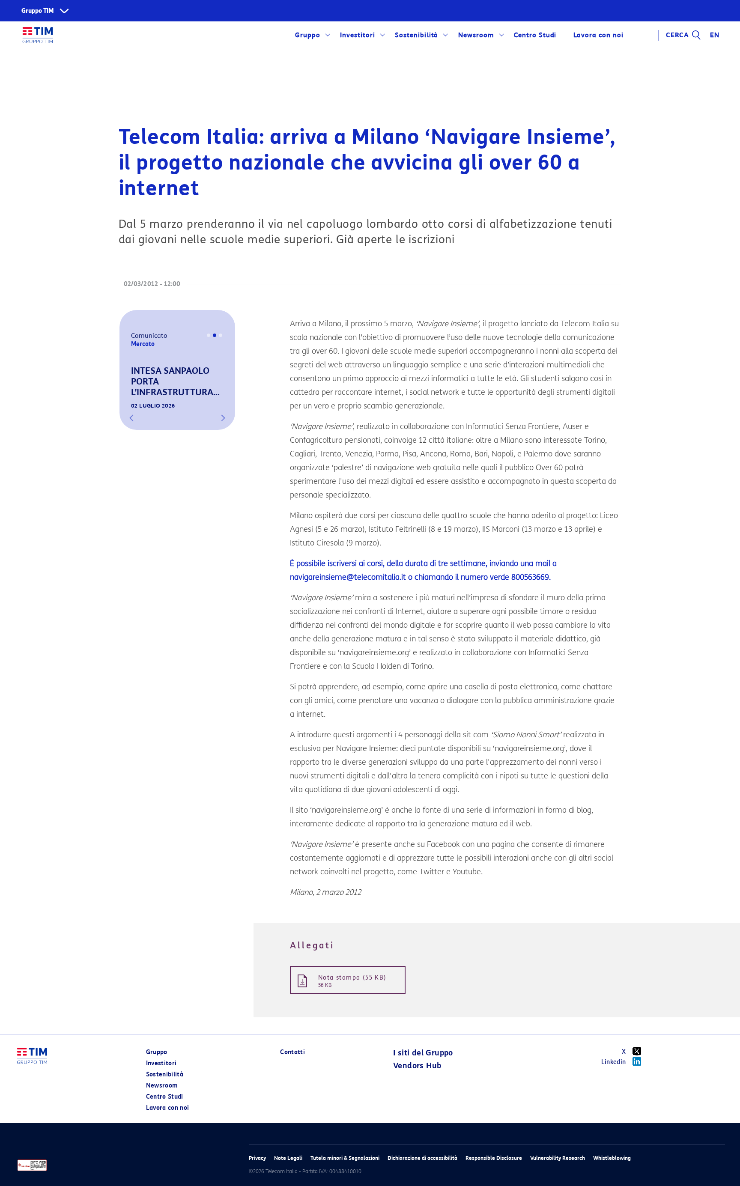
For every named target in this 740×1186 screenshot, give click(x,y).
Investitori (357, 35)
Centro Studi (164, 1096)
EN (714, 35)
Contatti (292, 1052)
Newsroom (476, 35)
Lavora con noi (167, 1108)
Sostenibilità (416, 35)
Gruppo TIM (37, 11)
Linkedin (613, 1062)
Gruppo (307, 35)
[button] (131, 417)
